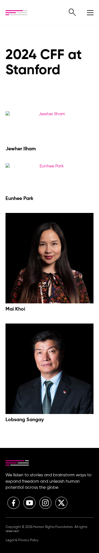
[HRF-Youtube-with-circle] (29, 503)
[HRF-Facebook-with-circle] (13, 503)
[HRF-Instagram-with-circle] (45, 503)
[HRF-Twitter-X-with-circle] (61, 503)
